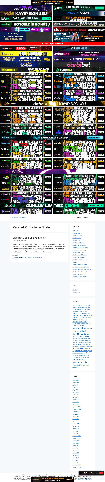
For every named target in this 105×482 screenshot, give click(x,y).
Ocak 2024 (75, 424)
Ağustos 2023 (76, 436)
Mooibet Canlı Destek (79, 322)
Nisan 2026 (75, 382)
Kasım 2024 (75, 399)
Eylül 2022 (75, 462)
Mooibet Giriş (87, 217)
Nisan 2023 (75, 445)
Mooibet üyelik (79, 362)
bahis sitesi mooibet (83, 305)
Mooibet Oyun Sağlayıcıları (80, 247)
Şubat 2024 (75, 421)
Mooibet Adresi (76, 238)
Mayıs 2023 (75, 443)
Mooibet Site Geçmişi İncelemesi (81, 269)
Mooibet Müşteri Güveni (79, 274)
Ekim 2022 (75, 460)
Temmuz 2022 (76, 467)
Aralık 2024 (75, 397)
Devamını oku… (47, 252)
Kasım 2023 (75, 428)
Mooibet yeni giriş (78, 359)
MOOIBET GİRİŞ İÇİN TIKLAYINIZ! (52, 44)
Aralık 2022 (75, 455)
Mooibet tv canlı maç (77, 353)
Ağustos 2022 (76, 465)
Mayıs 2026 (75, 380)
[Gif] (52, 103)
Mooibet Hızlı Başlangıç (79, 250)
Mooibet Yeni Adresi (83, 357)
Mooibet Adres (83, 311)
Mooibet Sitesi (78, 348)
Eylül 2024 (75, 404)
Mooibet (79, 217)
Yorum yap (16, 258)
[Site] (26, 75)
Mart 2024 (75, 419)
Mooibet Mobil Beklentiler (79, 264)
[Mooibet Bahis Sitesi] (18, 217)
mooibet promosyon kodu (86, 346)
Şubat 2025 (75, 392)
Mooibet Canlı (79, 317)
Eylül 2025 (75, 385)
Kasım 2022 (75, 457)
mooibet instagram (84, 340)
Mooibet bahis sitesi (79, 315)
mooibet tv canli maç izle (83, 351)
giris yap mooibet (82, 307)
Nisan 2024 (75, 416)
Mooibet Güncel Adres (80, 336)
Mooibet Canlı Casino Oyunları (81, 319)
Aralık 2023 (75, 426)
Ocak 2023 (75, 453)
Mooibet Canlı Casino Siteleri (29, 237)
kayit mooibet (86, 309)
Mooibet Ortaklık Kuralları (79, 255)
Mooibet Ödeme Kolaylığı (79, 259)
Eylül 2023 (75, 433)
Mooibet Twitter (78, 355)
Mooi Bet (75, 230)
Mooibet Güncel (77, 235)
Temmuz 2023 (76, 438)
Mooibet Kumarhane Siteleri (35, 257)
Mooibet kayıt (76, 342)
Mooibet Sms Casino (78, 257)
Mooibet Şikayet (77, 233)
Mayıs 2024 (75, 414)
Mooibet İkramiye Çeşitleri (79, 276)
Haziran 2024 (76, 411)
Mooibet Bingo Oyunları (79, 252)
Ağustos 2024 (76, 407)
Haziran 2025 (76, 387)
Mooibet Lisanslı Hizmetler (80, 272)
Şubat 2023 (75, 450)
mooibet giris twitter (79, 325)
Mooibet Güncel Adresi (79, 338)
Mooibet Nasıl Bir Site (78, 344)
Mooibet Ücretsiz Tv (78, 242)
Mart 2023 (75, 448)
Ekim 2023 (75, 431)
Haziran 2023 (76, 441)
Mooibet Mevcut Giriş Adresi (86, 342)
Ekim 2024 (75, 402)
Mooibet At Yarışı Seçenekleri (80, 267)
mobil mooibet (75, 311)
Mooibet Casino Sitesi (81, 323)
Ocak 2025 (75, 394)
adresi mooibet (76, 305)
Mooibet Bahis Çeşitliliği (79, 245)
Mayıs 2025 (75, 390)
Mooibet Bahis (86, 313)
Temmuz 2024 (76, 409)
